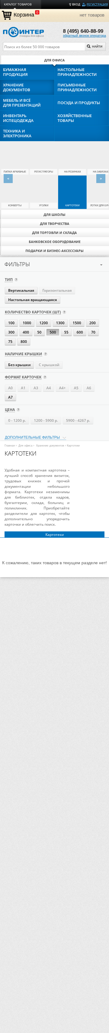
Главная (10, 445)
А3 (36, 387)
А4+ (62, 387)
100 (11, 322)
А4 (48, 387)
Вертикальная (21, 290)
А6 (89, 387)
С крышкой (49, 364)
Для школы (54, 214)
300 (11, 332)
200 (92, 322)
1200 (43, 322)
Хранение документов (50, 445)
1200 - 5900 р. (46, 420)
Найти (97, 46)
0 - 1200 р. (17, 420)
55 (66, 332)
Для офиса (54, 60)
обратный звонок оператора (84, 35)
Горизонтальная (57, 290)
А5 (76, 387)
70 (93, 332)
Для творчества (54, 223)
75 (10, 341)
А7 (10, 397)
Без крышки (19, 364)
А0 (10, 387)
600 (80, 332)
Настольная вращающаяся (32, 299)
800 (24, 341)
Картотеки (54, 534)
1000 (27, 322)
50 (39, 332)
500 (53, 332)
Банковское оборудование (55, 241)
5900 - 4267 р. (78, 420)
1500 (77, 322)
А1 (23, 387)
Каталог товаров (17, 4)
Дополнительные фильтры (32, 437)
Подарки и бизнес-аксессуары (54, 250)
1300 (60, 322)
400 (26, 332)
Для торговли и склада (54, 232)
